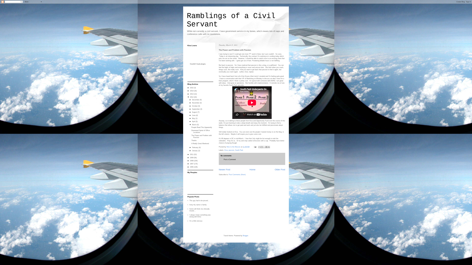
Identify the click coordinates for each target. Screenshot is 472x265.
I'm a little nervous (195, 221)
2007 (192, 164)
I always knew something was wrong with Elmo (200, 216)
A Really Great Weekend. (200, 143)
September (196, 109)
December (196, 100)
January (195, 151)
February (195, 147)
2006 (192, 167)
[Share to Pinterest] (269, 147)
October (195, 106)
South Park (239, 150)
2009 (192, 158)
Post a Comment (230, 159)
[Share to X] (264, 147)
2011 (192, 154)
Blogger (245, 236)
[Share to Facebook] (266, 147)
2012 (192, 97)
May (194, 118)
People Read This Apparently (201, 127)
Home (252, 169)
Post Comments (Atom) (237, 174)
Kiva (226, 150)
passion (231, 150)
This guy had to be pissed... (199, 200)
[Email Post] (255, 147)
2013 (192, 94)
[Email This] (259, 147)
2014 (192, 91)
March (194, 125)
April (194, 121)
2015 (192, 88)
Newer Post (224, 169)
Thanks (194, 140)
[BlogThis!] (262, 147)
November (196, 103)
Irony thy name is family (198, 205)
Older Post (280, 169)
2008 (192, 161)
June (194, 115)
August (195, 112)
